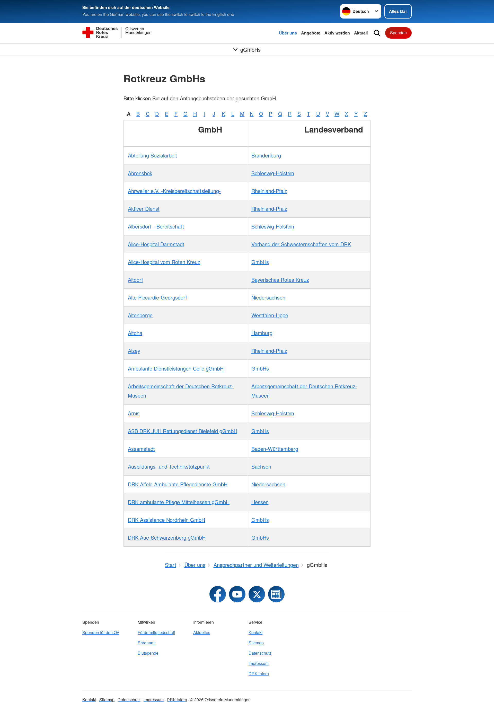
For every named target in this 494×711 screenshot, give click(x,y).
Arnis (133, 413)
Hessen (260, 502)
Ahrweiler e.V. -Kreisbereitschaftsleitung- (174, 191)
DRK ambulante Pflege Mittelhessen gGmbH (179, 502)
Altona (135, 333)
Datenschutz (260, 653)
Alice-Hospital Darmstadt (156, 244)
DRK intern (259, 674)
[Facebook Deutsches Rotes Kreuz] (217, 594)
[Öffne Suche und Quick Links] (377, 33)
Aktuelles (201, 632)
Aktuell (361, 33)
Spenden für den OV (100, 632)
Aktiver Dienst (144, 208)
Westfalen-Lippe (269, 315)
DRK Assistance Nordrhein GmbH (166, 519)
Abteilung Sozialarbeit (152, 155)
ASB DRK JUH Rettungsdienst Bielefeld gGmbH (182, 431)
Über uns (288, 33)
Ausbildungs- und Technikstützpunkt (169, 466)
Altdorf (135, 279)
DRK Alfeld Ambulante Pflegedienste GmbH (177, 484)
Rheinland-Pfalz (269, 191)
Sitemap (256, 643)
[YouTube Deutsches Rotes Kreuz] (237, 594)
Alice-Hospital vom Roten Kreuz (164, 262)
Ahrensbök (140, 173)
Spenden (398, 33)
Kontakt (255, 632)
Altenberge (140, 315)
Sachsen (261, 466)
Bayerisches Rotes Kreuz (280, 279)
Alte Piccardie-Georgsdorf (157, 297)
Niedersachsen (268, 297)
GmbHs (260, 262)
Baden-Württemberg (274, 448)
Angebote (310, 33)
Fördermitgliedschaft (156, 632)
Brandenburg (266, 155)
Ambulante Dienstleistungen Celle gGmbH (176, 368)
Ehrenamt (146, 643)
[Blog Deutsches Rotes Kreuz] (276, 594)
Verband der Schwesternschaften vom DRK (301, 244)
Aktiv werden (337, 33)
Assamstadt (141, 448)
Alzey (134, 350)
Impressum (259, 663)
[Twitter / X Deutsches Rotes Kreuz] (257, 594)
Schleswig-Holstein (272, 173)
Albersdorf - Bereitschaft (156, 226)
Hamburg (261, 333)
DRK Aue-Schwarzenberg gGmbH (167, 537)
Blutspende (148, 653)
